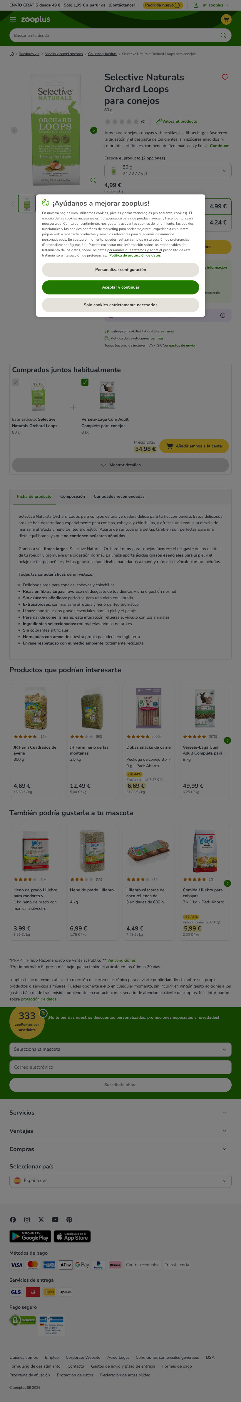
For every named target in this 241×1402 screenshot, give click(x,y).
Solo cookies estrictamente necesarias (121, 305)
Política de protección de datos (135, 255)
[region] (120, 255)
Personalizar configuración (120, 269)
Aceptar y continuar (120, 287)
